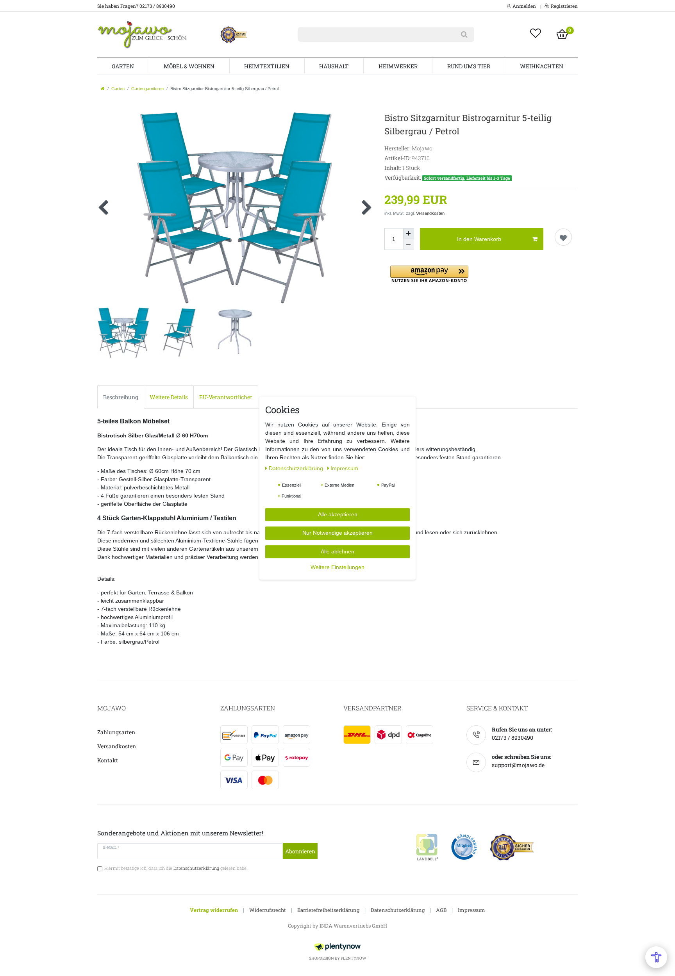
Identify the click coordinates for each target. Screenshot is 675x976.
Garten (123, 66)
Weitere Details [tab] (169, 397)
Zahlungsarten (116, 732)
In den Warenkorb (479, 239)
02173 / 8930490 (512, 737)
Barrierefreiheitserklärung (328, 910)
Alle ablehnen (337, 551)
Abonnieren (300, 851)
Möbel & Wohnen (189, 66)
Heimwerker (398, 66)
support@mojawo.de (518, 765)
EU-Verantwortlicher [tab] (225, 397)
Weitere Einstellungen (337, 567)
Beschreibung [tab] (120, 397)
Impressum (471, 910)
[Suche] (464, 34)
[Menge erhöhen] (408, 233)
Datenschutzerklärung (398, 910)
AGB (441, 910)
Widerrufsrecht (267, 910)
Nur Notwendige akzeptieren (337, 533)
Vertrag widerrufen (214, 910)
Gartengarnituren (147, 88)
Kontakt (107, 760)
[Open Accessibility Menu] (656, 957)
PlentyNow (353, 958)
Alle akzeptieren (337, 514)
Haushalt (334, 66)
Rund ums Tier (468, 66)
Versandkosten (430, 213)
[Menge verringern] (408, 244)
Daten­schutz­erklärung (297, 468)
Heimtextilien (266, 66)
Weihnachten (541, 66)
